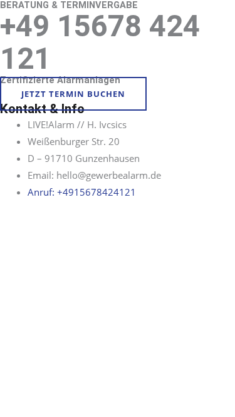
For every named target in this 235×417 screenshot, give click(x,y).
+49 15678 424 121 (100, 42)
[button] (73, 94)
